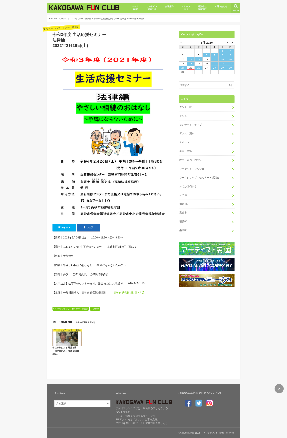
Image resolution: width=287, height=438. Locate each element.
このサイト (151, 7)
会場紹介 (169, 7)
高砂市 (96, 309)
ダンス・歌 (185, 107)
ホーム (135, 7)
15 (222, 59)
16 (230, 59)
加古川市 (184, 204)
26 (198, 67)
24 (182, 67)
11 (191, 59)
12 (198, 59)
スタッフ (186, 7)
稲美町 (183, 221)
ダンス (183, 116)
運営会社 (202, 7)
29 (222, 67)
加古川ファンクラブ (204, 433)
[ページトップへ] (279, 388)
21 (214, 63)
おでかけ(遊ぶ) (187, 186)
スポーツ (184, 142)
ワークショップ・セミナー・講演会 (72, 309)
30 (230, 67)
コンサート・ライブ (190, 124)
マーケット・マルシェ (191, 168)
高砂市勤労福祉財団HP (127, 292)
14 (214, 59)
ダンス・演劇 (186, 133)
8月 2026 (207, 42)
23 (230, 63)
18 (190, 63)
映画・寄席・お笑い (190, 160)
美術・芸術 (185, 151)
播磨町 (183, 230)
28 (214, 67)
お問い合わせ (220, 6)
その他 (183, 195)
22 (222, 63)
